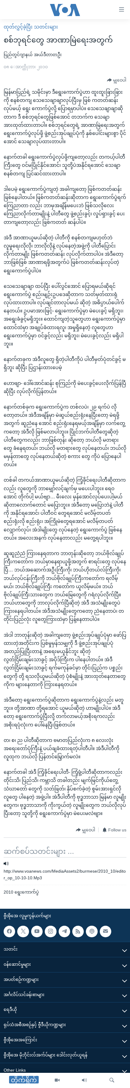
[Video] (57, 1080)
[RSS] (78, 931)
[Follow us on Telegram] (64, 931)
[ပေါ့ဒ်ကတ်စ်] (91, 931)
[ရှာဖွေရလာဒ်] (112, 1080)
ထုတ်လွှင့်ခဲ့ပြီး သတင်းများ (31, 26)
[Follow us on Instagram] (50, 931)
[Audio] (84, 1080)
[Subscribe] (105, 931)
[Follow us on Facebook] (9, 931)
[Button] (116, 80)
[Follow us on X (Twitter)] (23, 931)
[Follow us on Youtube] (37, 931)
